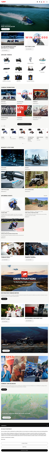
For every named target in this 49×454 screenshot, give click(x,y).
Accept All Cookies (24, 450)
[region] (24, 440)
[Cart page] (39, 1)
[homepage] (3, 2)
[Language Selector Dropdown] (44, 2)
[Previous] (2, 126)
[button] (47, 2)
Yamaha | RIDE (4, 212)
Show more (3, 439)
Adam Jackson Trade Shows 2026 (31, 212)
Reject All (24, 446)
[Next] (4, 126)
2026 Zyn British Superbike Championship (9, 233)
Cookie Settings (24, 443)
